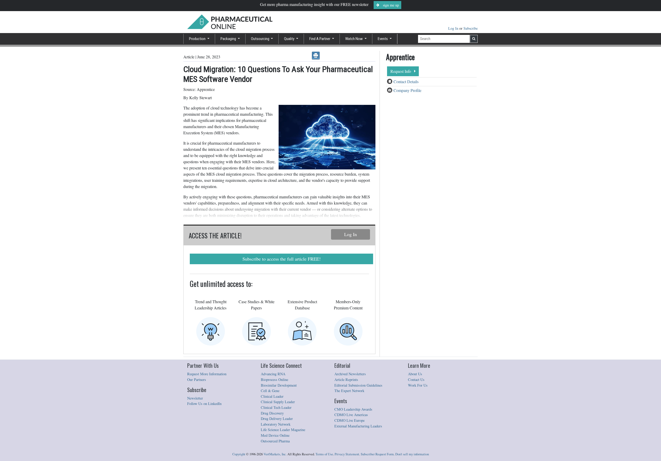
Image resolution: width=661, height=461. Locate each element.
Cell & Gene (270, 390)
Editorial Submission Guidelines (358, 385)
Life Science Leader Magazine (283, 429)
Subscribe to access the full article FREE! (281, 259)
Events (383, 38)
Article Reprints (346, 379)
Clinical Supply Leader (278, 401)
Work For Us (418, 385)
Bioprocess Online (274, 379)
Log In (453, 28)
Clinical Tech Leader (276, 407)
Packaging (229, 38)
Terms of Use (324, 454)
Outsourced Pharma (275, 441)
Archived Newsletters (350, 373)
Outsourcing (260, 38)
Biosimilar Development (279, 385)
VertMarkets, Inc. (275, 454)
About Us (415, 373)
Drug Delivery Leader (277, 418)
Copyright (238, 454)
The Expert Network (349, 390)
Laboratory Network (275, 424)
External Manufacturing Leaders (358, 426)
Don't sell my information (412, 454)
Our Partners (196, 379)
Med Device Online (275, 435)
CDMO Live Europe (349, 420)
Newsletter (195, 398)
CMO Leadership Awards (353, 409)
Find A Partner (320, 38)
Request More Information (206, 373)
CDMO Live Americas (351, 414)
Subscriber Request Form (377, 454)
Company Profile (407, 90)
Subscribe (470, 28)
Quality (289, 38)
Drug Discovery (272, 413)
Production (197, 38)
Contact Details (406, 81)
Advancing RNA (273, 373)
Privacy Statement (347, 454)
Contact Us (416, 379)
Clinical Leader (272, 396)
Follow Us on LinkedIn (204, 403)
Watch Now (354, 38)
